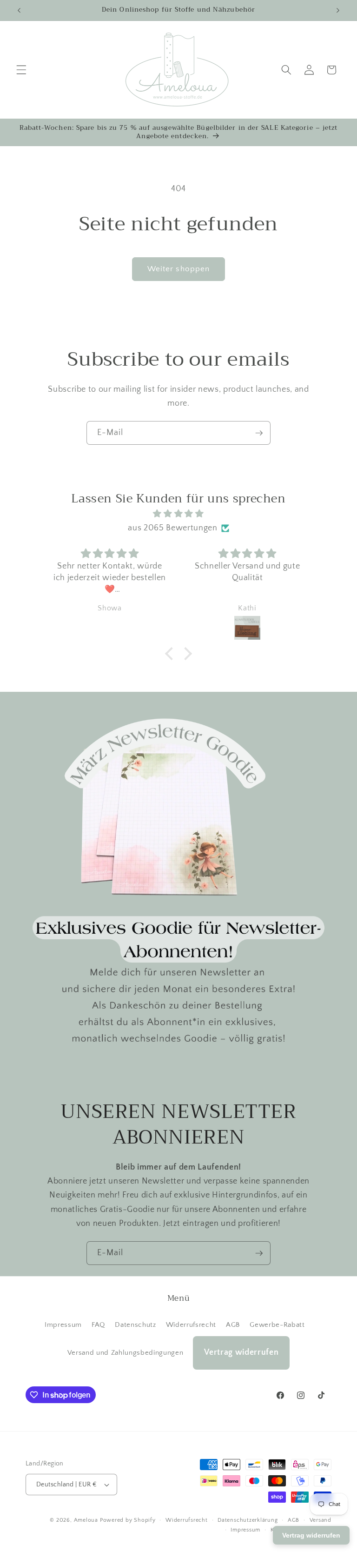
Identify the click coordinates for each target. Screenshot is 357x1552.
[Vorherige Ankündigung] (19, 10)
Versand (320, 1520)
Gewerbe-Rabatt (277, 1325)
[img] (178, 514)
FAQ (98, 1325)
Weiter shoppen (178, 269)
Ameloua (86, 1520)
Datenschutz (135, 1325)
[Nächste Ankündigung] (338, 10)
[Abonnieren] (259, 433)
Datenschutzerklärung (248, 1520)
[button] (21, 70)
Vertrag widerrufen (241, 1352)
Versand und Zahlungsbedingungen (125, 1353)
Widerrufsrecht (191, 1325)
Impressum (63, 1325)
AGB (233, 1325)
